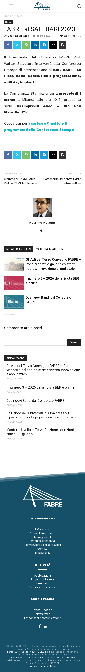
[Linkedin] (35, 45)
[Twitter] (17, 45)
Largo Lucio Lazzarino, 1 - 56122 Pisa (28, 651)
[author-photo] (42, 217)
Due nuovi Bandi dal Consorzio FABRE (35, 400)
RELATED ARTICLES (18, 249)
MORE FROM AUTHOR (49, 249)
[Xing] (42, 230)
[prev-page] (6, 316)
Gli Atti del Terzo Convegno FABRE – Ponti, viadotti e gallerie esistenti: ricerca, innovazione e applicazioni (53, 264)
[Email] (53, 45)
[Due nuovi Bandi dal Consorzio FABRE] (14, 302)
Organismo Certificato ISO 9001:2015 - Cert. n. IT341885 (42, 657)
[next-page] (12, 316)
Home (7, 15)
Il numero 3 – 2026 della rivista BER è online (40, 387)
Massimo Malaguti (18, 35)
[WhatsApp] (26, 45)
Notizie (19, 15)
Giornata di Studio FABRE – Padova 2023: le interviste (21, 181)
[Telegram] (44, 45)
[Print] (62, 45)
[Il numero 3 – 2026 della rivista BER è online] (14, 283)
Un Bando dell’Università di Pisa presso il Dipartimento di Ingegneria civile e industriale (41, 415)
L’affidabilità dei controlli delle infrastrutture (62, 181)
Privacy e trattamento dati (42, 666)
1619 (78, 35)
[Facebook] (8, 45)
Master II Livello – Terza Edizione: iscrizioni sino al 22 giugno (40, 432)
